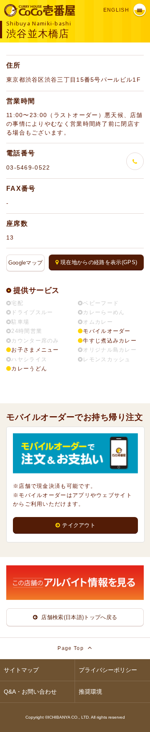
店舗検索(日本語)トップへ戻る (78, 617)
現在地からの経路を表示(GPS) (98, 262)
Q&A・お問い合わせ (30, 691)
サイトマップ (21, 670)
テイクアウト (78, 525)
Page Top (71, 648)
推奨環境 (90, 691)
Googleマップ (25, 263)
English (116, 10)
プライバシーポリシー (108, 670)
